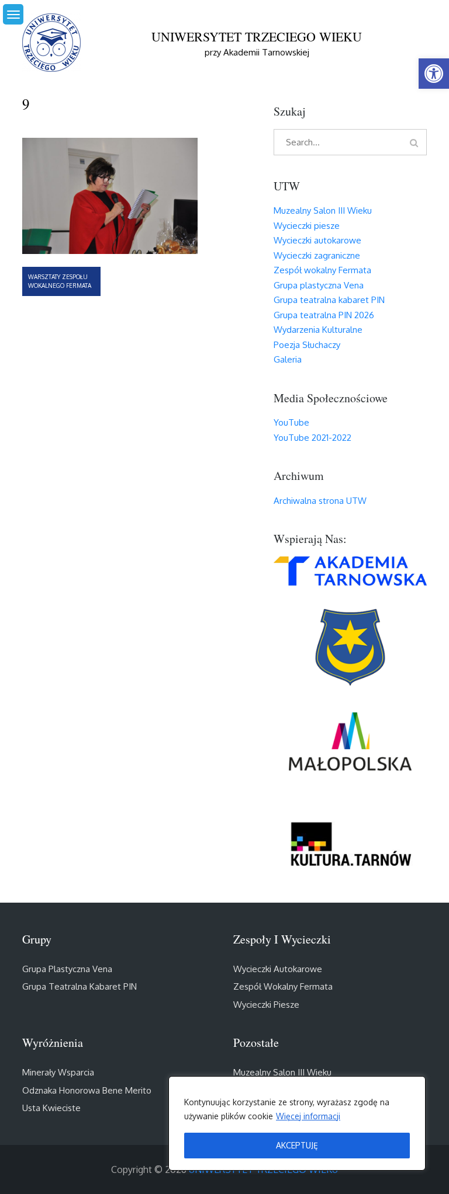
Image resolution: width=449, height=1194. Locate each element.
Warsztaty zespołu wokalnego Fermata (59, 281)
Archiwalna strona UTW (320, 500)
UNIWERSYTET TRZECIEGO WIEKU (256, 36)
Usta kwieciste (51, 1107)
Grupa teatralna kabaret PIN (329, 299)
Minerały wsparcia (58, 1072)
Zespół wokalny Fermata (322, 270)
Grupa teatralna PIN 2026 (324, 315)
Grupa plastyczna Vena (319, 285)
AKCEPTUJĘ (297, 1145)
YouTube (291, 422)
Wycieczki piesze (307, 225)
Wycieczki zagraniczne (317, 255)
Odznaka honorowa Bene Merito (86, 1090)
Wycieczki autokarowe (317, 240)
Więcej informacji (308, 1116)
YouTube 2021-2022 (312, 437)
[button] (434, 73)
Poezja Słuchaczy (307, 344)
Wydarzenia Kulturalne (318, 329)
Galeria (288, 359)
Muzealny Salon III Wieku (323, 210)
